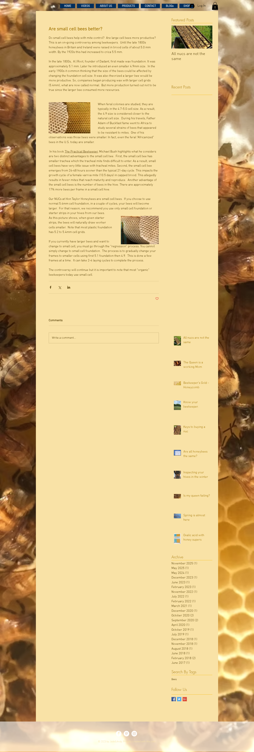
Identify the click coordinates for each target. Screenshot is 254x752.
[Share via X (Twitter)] (59, 287)
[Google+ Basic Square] (185, 699)
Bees (174, 679)
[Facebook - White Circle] (118, 733)
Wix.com (150, 741)
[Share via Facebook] (50, 287)
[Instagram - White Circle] (134, 733)
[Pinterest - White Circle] (126, 733)
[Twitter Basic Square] (179, 699)
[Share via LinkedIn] (68, 287)
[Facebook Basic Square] (173, 699)
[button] (215, 6)
